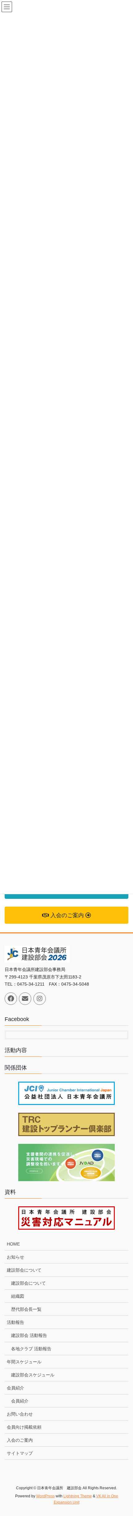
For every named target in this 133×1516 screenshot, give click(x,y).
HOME (13, 1243)
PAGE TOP (123, 1465)
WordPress (45, 1496)
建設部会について (24, 1270)
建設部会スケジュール (32, 1374)
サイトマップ (20, 1453)
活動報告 (15, 1322)
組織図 (17, 1296)
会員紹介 (15, 1387)
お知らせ (15, 1257)
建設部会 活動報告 (29, 1335)
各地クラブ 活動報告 (31, 1348)
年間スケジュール (24, 1361)
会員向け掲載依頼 (24, 1427)
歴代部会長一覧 (26, 1309)
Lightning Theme (77, 1496)
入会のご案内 (20, 1440)
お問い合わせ (20, 1414)
